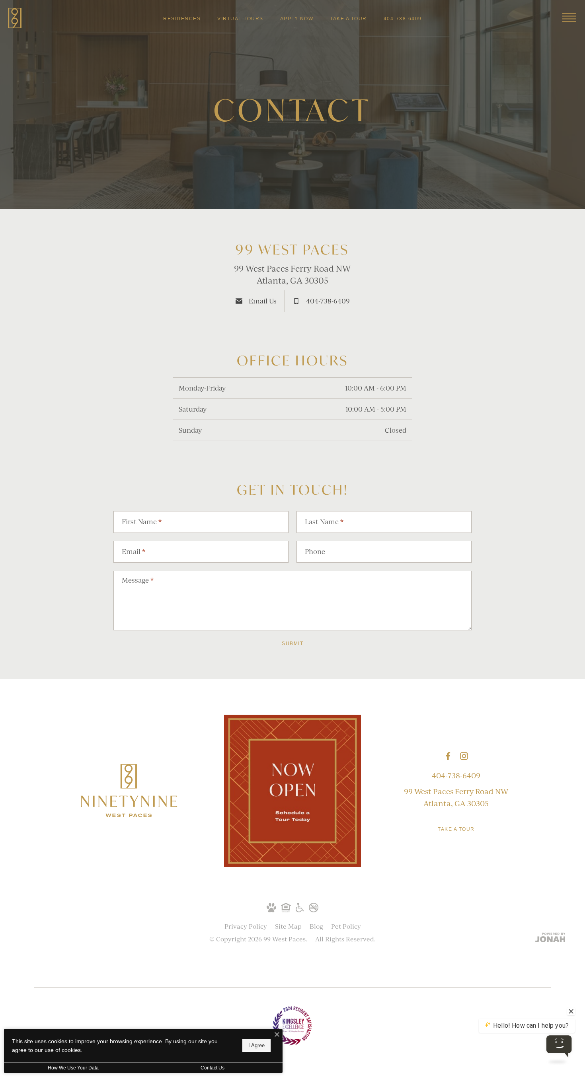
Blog (316, 926)
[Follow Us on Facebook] (448, 756)
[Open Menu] (569, 17)
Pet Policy (346, 926)
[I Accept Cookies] (277, 1035)
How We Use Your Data (73, 1068)
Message (138, 580)
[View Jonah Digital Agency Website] (550, 938)
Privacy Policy (245, 926)
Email (133, 551)
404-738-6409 (456, 775)
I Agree (256, 1045)
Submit (292, 643)
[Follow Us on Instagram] (464, 756)
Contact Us (212, 1068)
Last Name (324, 521)
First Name (142, 521)
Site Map (288, 926)
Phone (315, 551)
